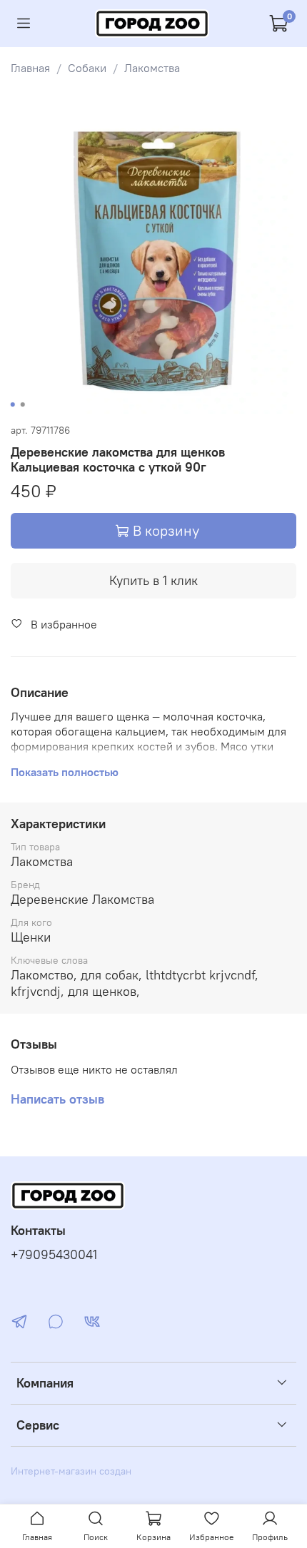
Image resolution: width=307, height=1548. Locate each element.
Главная (30, 68)
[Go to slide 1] (13, 404)
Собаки (87, 68)
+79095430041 (54, 1255)
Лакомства (152, 68)
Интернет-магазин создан (71, 1471)
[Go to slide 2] (23, 404)
